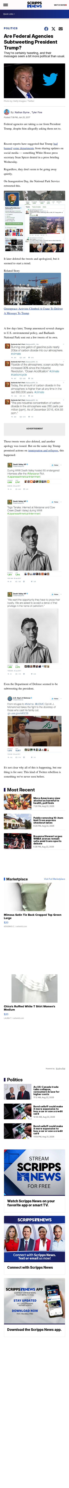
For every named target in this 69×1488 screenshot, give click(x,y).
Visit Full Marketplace (54, 879)
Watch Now (59, 5)
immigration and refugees (43, 450)
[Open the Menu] (5, 5)
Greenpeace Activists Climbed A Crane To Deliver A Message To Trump (33, 311)
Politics (11, 28)
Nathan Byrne (22, 112)
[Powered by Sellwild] (60, 1069)
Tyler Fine (36, 112)
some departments (23, 148)
